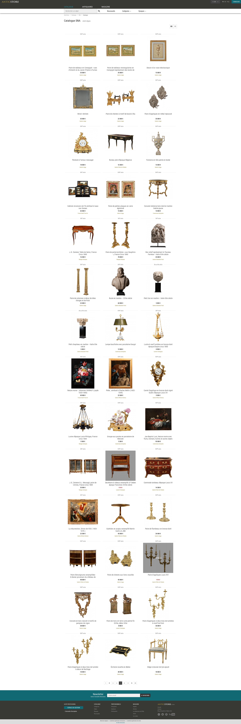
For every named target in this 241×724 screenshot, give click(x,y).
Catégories (96, 706)
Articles (135, 709)
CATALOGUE (68, 6)
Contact (159, 709)
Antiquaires (114, 706)
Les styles (135, 716)
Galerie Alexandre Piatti (158, 259)
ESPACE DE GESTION (73, 708)
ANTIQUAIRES (87, 6)
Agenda (135, 706)
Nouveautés (111, 11)
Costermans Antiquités (158, 213)
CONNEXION (236, 2)
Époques (96, 711)
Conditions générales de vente (134, 720)
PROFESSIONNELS (116, 704)
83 (135, 683)
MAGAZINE (106, 6)
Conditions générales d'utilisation (117, 720)
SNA (80, 15)
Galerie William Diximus (120, 397)
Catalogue (73, 15)
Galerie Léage (83, 75)
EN (225, 2)
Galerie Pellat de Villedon (120, 167)
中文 (228, 2)
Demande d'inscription (71, 711)
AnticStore (66, 15)
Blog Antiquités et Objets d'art (165, 711)
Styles (95, 709)
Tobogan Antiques (83, 259)
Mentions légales (104, 720)
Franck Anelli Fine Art (83, 213)
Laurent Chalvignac (158, 351)
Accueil (159, 707)
